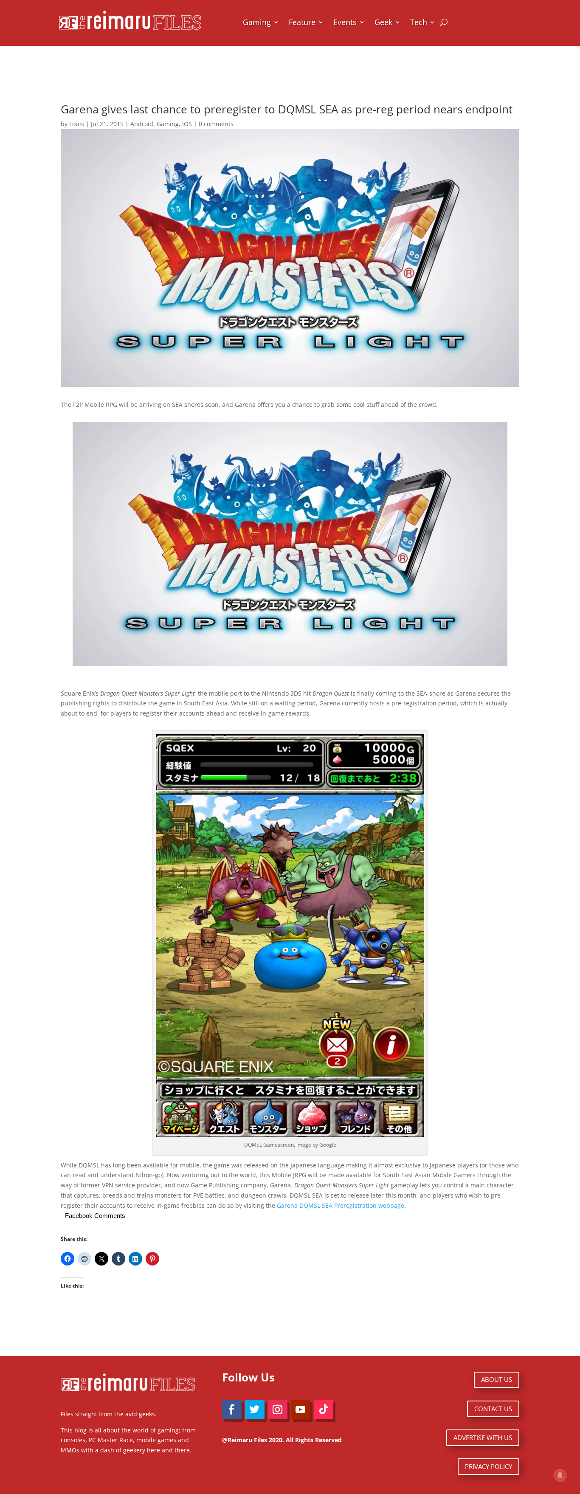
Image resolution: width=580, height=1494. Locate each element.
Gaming (257, 22)
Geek (383, 22)
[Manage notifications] (560, 1475)
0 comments (216, 124)
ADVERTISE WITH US (482, 1437)
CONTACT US (493, 1408)
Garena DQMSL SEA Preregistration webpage (340, 1205)
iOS (187, 124)
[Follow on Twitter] (255, 1409)
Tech (418, 22)
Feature (302, 22)
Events (345, 22)
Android (141, 124)
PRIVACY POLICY (488, 1466)
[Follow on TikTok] (323, 1409)
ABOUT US (496, 1379)
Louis (76, 124)
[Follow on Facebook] (232, 1409)
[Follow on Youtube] (300, 1409)
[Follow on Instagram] (277, 1409)
